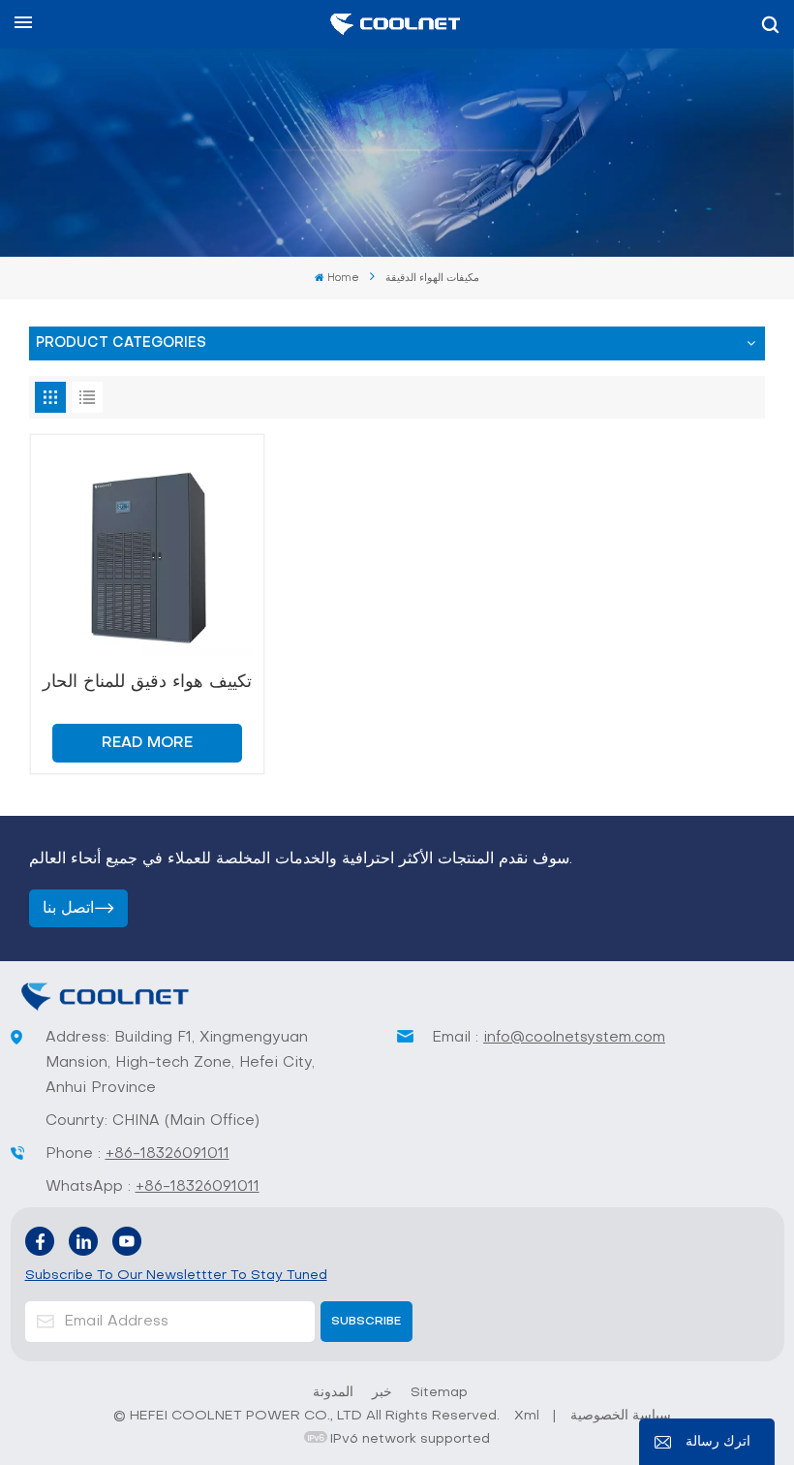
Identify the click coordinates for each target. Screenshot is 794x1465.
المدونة (333, 1393)
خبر (382, 1393)
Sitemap (439, 1393)
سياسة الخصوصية (620, 1416)
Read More (147, 743)
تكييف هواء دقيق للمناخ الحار (147, 682)
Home (343, 278)
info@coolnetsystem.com (574, 1037)
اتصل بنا (68, 909)
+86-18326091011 (167, 1154)
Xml (526, 1416)
